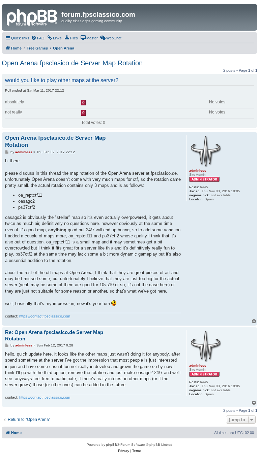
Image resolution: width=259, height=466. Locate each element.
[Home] (32, 16)
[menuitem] (38, 38)
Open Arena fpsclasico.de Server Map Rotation (72, 63)
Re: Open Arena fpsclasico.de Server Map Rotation (54, 335)
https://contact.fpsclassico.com (44, 316)
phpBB (111, 444)
